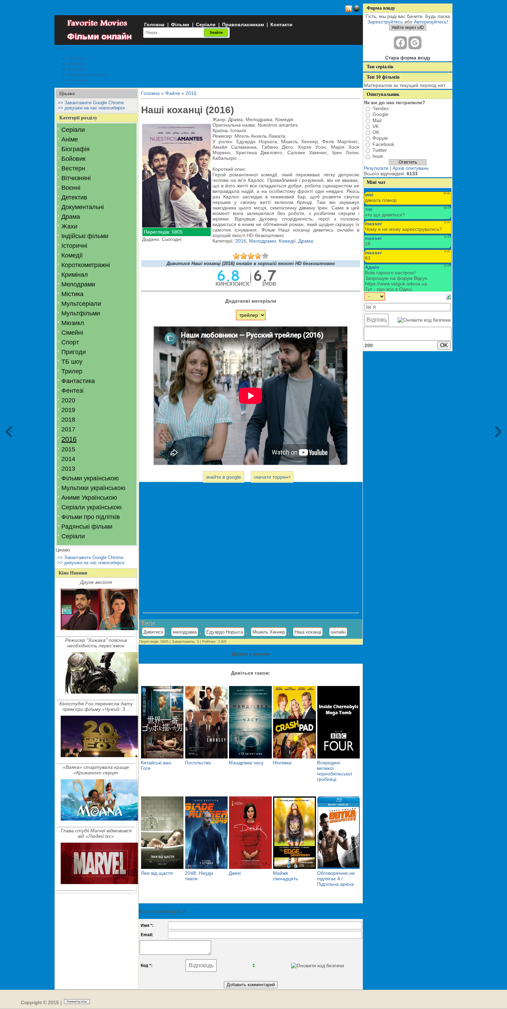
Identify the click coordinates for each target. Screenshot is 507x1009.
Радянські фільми (86, 526)
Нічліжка (282, 762)
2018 (68, 419)
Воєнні (70, 187)
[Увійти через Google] (414, 42)
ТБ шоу (71, 361)
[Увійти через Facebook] (400, 42)
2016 (69, 439)
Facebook (383, 144)
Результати (376, 168)
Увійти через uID (407, 27)
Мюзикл (72, 323)
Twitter (379, 150)
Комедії (72, 255)
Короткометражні (85, 265)
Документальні (82, 207)
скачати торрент (272, 477)
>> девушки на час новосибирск (91, 107)
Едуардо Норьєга (224, 632)
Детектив (74, 197)
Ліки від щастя (157, 873)
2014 (68, 458)
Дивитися (153, 632)
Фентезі (72, 390)
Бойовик (73, 158)
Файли (172, 93)
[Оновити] (448, 296)
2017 (68, 429)
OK (375, 132)
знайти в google (223, 477)
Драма (70, 216)
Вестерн (73, 168)
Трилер (71, 371)
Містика (72, 294)
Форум (380, 138)
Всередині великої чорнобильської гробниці (334, 771)
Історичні (74, 245)
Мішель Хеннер (268, 632)
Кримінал (74, 274)
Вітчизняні (76, 178)
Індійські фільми (84, 236)
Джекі (235, 873)
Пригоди (73, 352)
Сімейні (72, 332)
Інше (377, 156)
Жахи (69, 226)
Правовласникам (243, 24)
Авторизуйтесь (430, 22)
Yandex (380, 108)
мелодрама (185, 632)
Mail (376, 120)
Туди (496, 431)
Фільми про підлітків (90, 516)
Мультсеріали (81, 303)
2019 (68, 409)
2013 (68, 468)
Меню (61, 47)
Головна (154, 24)
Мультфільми (80, 313)
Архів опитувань (410, 168)
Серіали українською (91, 507)
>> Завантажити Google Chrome (91, 102)
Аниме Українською (89, 497)
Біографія (75, 149)
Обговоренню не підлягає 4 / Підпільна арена (336, 878)
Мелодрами (78, 284)
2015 (68, 449)
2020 (68, 400)
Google (380, 114)
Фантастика (78, 381)
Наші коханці (308, 632)
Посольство (198, 762)
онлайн (338, 632)
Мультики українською (93, 487)
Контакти (281, 24)
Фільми (180, 24)
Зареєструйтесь (385, 22)
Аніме (69, 139)
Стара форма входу (407, 57)
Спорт (70, 342)
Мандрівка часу (246, 762)
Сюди (10, 431)
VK (375, 126)
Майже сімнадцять (285, 875)
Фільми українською (90, 478)
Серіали (206, 24)
